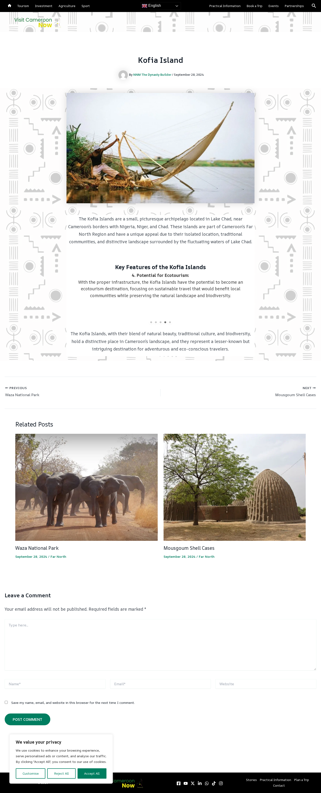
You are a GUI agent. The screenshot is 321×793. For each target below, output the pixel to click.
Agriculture (67, 6)
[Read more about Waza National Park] (86, 487)
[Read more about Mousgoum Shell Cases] (235, 487)
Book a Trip (254, 6)
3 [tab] (160, 322)
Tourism (23, 6)
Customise (31, 773)
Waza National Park (37, 548)
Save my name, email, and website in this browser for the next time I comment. (73, 702)
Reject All (61, 773)
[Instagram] (221, 783)
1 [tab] (151, 322)
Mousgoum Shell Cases (189, 548)
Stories (251, 780)
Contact (279, 785)
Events (274, 6)
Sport (86, 6)
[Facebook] (178, 783)
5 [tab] (170, 322)
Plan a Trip (301, 780)
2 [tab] (155, 322)
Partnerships (294, 6)
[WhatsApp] (207, 783)
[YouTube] (186, 783)
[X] (193, 783)
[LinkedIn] (200, 783)
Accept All (92, 773)
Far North (58, 556)
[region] (61, 759)
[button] (314, 6)
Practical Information (225, 6)
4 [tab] (165, 322)
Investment (43, 6)
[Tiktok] (214, 783)
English (154, 6)
